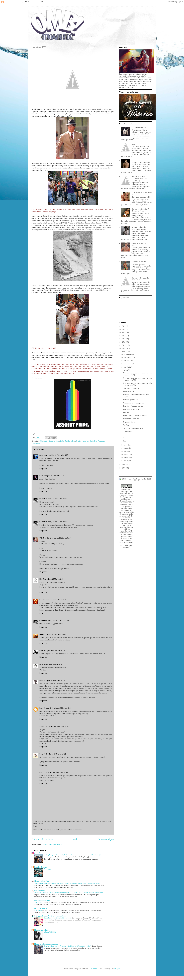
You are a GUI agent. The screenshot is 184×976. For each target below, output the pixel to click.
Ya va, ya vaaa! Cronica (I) (133, 428)
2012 (124, 342)
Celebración (43, 441)
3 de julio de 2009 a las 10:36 (54, 650)
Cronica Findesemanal (131, 419)
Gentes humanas (82, 441)
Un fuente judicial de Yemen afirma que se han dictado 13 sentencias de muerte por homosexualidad (68, 893)
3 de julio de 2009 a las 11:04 (54, 680)
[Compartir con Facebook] (53, 437)
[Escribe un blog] (49, 437)
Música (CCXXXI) (50, 932)
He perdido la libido (138, 176)
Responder (43, 468)
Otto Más (42, 538)
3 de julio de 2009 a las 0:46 (54, 476)
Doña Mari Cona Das (67, 441)
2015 (124, 332)
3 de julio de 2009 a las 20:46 (57, 772)
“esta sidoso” (38, 902)
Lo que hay (38, 910)
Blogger (117, 969)
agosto (126, 367)
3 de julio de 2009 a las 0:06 (58, 455)
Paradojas (101, 441)
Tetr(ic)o (126, 425)
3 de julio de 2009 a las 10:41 (52, 664)
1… (124, 435)
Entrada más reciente (42, 839)
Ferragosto (48, 869)
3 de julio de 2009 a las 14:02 (58, 726)
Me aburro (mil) (128, 391)
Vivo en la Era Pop (41, 881)
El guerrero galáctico (42, 930)
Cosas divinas (54, 441)
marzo (126, 454)
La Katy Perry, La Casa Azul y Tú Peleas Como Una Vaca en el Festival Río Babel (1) (73, 855)
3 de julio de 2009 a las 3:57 (60, 538)
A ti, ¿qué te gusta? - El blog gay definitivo (50, 916)
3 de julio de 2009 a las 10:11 (55, 634)
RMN (41, 650)
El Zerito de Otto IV (139, 128)
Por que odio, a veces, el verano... (135, 415)
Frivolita (126, 412)
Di (40, 664)
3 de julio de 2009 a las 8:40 (53, 579)
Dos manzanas (40, 891)
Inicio (75, 839)
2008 (124, 465)
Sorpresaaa (36, 444)
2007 (124, 468)
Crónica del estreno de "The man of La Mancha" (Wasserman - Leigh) (67, 946)
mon (41, 680)
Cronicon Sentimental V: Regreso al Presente (140, 210)
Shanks (42, 600)
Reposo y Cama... (129, 422)
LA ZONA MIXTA (40, 908)
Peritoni (42, 772)
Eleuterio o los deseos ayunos (46, 944)
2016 (124, 329)
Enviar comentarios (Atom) (51, 844)
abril (125, 451)
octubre (127, 361)
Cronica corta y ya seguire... (133, 403)
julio (125, 370)
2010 (124, 348)
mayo (126, 448)
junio (126, 445)
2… (124, 438)
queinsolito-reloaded (42, 900)
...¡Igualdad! (127, 431)
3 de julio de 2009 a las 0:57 (58, 499)
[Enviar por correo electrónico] (46, 437)
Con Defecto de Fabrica (131, 409)
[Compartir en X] (51, 437)
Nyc (40, 579)
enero (126, 461)
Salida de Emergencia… (132, 388)
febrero (126, 457)
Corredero (43, 499)
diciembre (127, 354)
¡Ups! (133, 144)
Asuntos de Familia (139, 227)
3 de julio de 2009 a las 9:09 (56, 600)
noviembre (128, 357)
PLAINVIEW (93, 969)
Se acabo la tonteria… (140, 262)
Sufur (41, 754)
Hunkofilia (93, 441)
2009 (124, 351)
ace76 (41, 634)
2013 (124, 339)
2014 (124, 336)
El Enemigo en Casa (130, 400)
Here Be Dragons (40, 867)
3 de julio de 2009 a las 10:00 (58, 620)
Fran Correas (44, 708)
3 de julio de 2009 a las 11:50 (60, 708)
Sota (41, 476)
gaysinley (43, 455)
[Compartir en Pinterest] (56, 437)
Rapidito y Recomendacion (133, 406)
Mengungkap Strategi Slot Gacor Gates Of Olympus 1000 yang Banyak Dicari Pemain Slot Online (67, 883)
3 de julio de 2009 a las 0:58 (58, 522)
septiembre (128, 364)
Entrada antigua (106, 839)
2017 (124, 326)
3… (133, 160)
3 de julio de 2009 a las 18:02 (55, 754)
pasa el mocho (40, 853)
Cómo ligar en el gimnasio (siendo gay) (57, 918)
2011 (124, 345)
